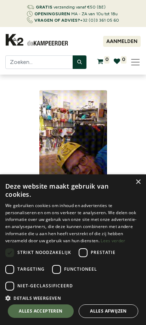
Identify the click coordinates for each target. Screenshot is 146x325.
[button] (73, 298)
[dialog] (73, 249)
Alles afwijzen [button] (108, 311)
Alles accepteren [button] (40, 311)
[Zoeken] (79, 62)
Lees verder (113, 241)
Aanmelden (121, 41)
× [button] (138, 182)
